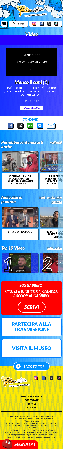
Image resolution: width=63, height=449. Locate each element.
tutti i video (54, 248)
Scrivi (31, 307)
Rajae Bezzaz (31, 107)
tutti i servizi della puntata (50, 200)
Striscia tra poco (20, 232)
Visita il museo (31, 348)
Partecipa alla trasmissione (31, 326)
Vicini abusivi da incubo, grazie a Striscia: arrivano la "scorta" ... (20, 180)
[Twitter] (49, 24)
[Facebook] (42, 24)
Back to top (34, 366)
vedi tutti (56, 142)
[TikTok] (56, 24)
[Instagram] (34, 24)
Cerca (21, 23)
